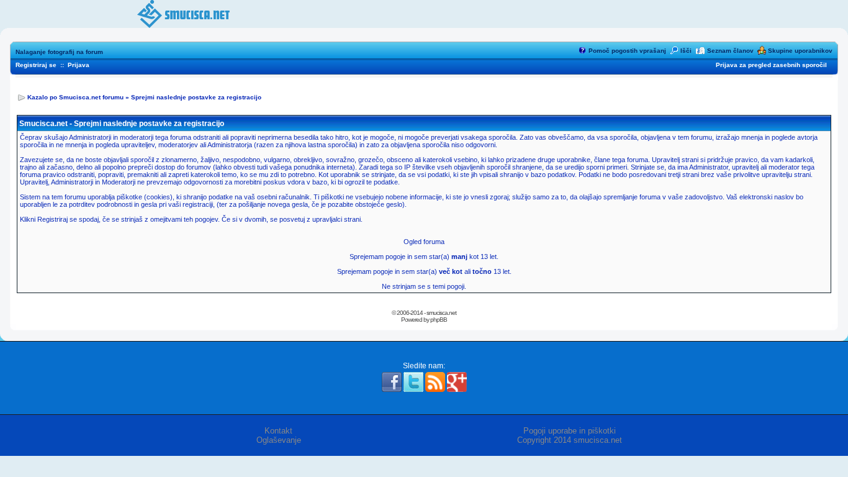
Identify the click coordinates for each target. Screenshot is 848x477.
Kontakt (278, 430)
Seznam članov (730, 50)
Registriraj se (36, 64)
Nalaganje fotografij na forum (59, 51)
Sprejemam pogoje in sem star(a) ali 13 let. (424, 271)
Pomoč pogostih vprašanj (627, 50)
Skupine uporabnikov (800, 50)
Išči (686, 50)
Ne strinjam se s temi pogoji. (424, 286)
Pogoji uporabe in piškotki (569, 430)
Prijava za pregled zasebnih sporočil (771, 64)
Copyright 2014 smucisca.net (569, 440)
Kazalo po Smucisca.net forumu (75, 97)
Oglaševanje (278, 440)
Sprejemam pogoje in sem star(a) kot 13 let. (424, 256)
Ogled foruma (424, 241)
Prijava (78, 64)
